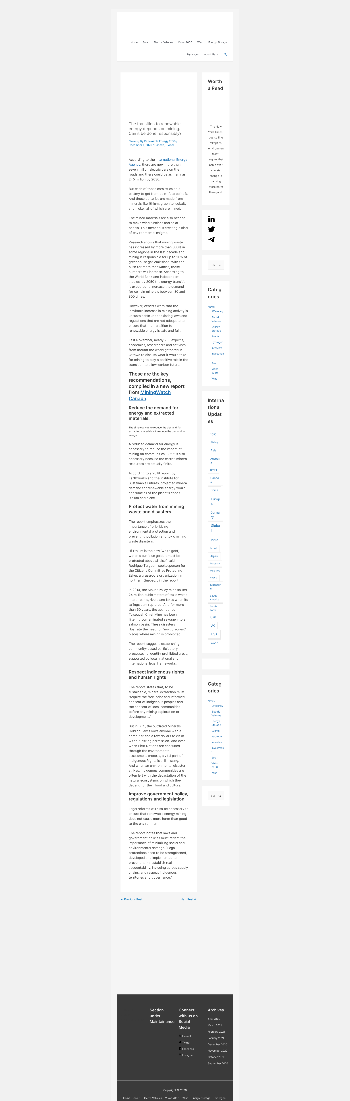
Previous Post (131, 899)
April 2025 (214, 1019)
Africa (214, 442)
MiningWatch (155, 392)
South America (214, 597)
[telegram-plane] (211, 242)
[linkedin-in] (211, 222)
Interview (216, 347)
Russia (213, 577)
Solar (146, 42)
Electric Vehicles (163, 42)
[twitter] (211, 232)
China (214, 490)
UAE (213, 617)
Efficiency (217, 311)
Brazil (213, 470)
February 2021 (216, 1031)
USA (214, 634)
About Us (209, 54)
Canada (159, 145)
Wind (200, 42)
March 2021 (215, 1025)
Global (170, 145)
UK (213, 625)
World (214, 643)
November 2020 (217, 1050)
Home (134, 42)
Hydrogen (193, 54)
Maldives (215, 570)
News (134, 141)
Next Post (189, 899)
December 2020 (217, 1044)
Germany (215, 515)
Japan (214, 556)
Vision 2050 (185, 42)
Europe (215, 501)
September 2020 (218, 1063)
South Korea (213, 608)
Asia (213, 450)
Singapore (215, 586)
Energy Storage (217, 42)
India (214, 540)
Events (215, 336)
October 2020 (216, 1056)
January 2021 (216, 1038)
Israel (213, 548)
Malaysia (215, 563)
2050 (213, 434)
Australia (214, 460)
